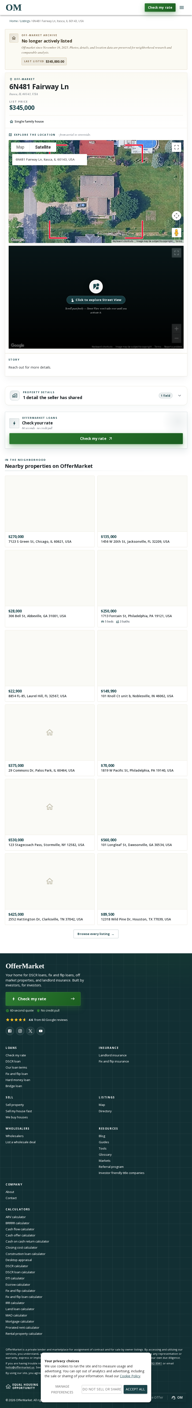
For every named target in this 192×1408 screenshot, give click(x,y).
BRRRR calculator (18, 1223)
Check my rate (160, 7)
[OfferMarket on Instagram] (20, 1031)
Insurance (109, 1048)
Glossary (105, 1154)
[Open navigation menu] (181, 7)
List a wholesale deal (21, 1142)
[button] (96, 297)
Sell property (15, 1105)
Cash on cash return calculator (27, 1241)
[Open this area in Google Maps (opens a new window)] (17, 240)
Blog (102, 1136)
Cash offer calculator (20, 1235)
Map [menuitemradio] (20, 147)
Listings (25, 21)
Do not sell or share (101, 1389)
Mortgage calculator (20, 1321)
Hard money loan (18, 1080)
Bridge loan (14, 1086)
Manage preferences (62, 1389)
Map (102, 1105)
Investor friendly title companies (121, 1173)
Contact (11, 1198)
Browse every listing (96, 934)
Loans (11, 1048)
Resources (108, 1128)
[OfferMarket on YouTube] (41, 1031)
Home (14, 21)
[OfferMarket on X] (30, 1031)
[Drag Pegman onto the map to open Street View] (176, 232)
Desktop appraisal (19, 1260)
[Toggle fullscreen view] (176, 147)
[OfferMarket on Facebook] (10, 1031)
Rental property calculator (24, 1333)
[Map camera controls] (176, 215)
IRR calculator (15, 1303)
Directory (105, 1111)
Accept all (135, 1389)
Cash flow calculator (20, 1229)
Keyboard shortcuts (123, 241)
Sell (9, 1097)
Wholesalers (15, 1136)
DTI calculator (15, 1278)
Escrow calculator (18, 1284)
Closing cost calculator (21, 1247)
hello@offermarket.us (20, 1367)
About (10, 1192)
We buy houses (17, 1117)
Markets (105, 1160)
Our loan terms (16, 1067)
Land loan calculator (20, 1309)
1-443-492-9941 (151, 1363)
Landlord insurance (113, 1055)
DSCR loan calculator (20, 1272)
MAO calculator (16, 1315)
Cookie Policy (130, 1376)
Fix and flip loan (17, 1074)
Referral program (111, 1167)
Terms (178, 241)
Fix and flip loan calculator (24, 1297)
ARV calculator (16, 1217)
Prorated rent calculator (22, 1327)
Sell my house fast (19, 1111)
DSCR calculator (17, 1266)
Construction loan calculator (25, 1254)
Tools (103, 1148)
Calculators (18, 1209)
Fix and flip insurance (114, 1061)
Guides (104, 1142)
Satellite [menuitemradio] (43, 147)
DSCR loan (13, 1061)
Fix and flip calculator (20, 1291)
